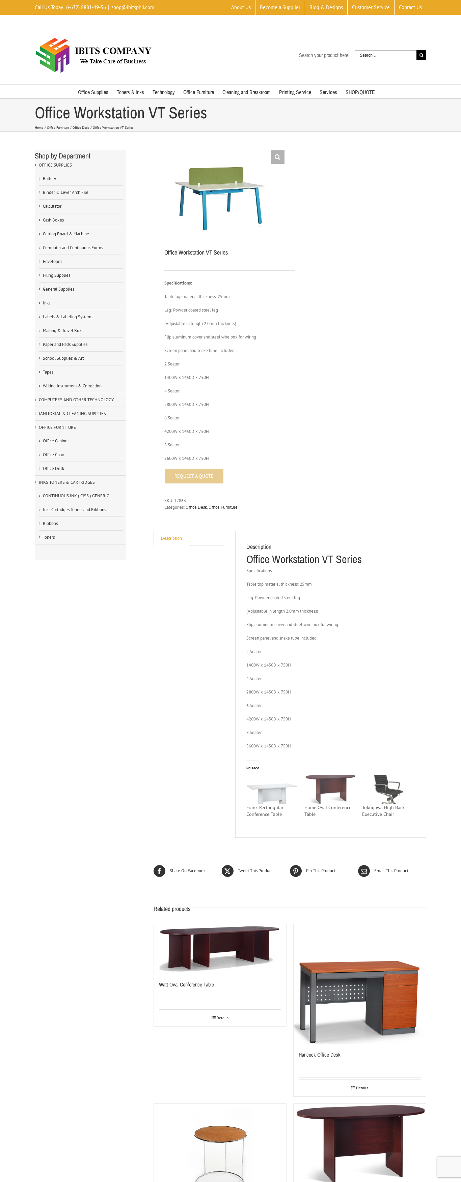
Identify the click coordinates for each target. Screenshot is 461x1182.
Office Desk (196, 507)
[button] (277, 157)
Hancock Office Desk (320, 1054)
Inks (46, 303)
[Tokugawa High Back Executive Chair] (387, 789)
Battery (49, 178)
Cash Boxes (53, 220)
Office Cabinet (56, 441)
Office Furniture (223, 507)
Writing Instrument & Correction (72, 386)
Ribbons (50, 523)
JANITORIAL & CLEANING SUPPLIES (72, 413)
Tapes (48, 372)
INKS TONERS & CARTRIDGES (67, 482)
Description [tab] (171, 538)
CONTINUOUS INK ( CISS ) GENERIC (76, 496)
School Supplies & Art (63, 358)
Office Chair (53, 454)
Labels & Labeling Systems (68, 317)
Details (222, 1017)
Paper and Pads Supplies (65, 344)
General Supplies (58, 289)
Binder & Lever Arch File (65, 192)
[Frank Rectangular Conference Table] (271, 789)
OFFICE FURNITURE (57, 427)
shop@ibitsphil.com (132, 7)
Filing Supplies (56, 275)
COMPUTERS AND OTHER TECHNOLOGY (76, 400)
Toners (49, 537)
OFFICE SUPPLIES (55, 165)
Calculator (52, 206)
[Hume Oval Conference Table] (329, 789)
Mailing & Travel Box (62, 330)
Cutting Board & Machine (66, 234)
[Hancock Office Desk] (360, 984)
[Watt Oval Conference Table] (220, 949)
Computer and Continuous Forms (73, 247)
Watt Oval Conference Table (186, 984)
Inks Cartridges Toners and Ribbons (74, 509)
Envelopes (52, 261)
